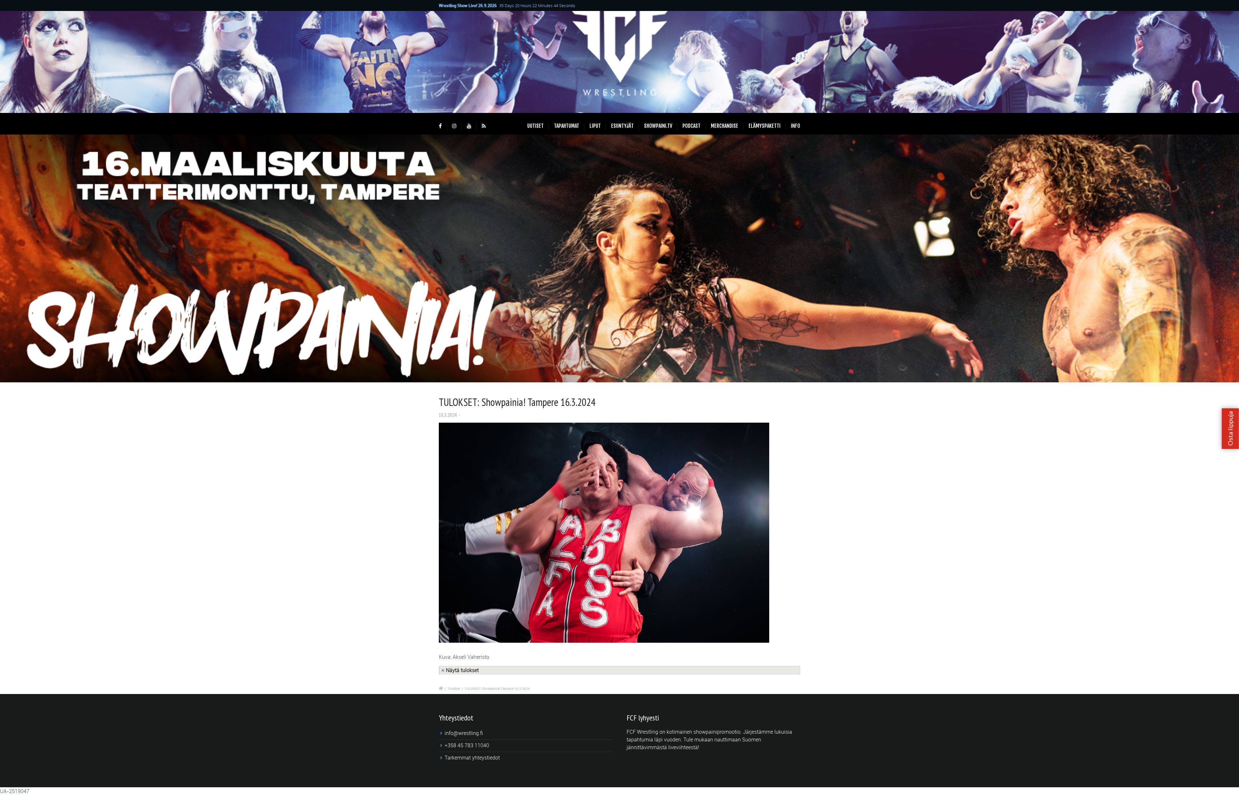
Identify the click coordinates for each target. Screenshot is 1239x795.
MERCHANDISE (724, 126)
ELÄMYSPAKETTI (765, 126)
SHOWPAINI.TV (658, 126)
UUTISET (535, 126)
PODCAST (691, 126)
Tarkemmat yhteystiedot (472, 757)
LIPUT (595, 126)
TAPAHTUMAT (566, 126)
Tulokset (454, 688)
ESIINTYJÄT (622, 126)
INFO (795, 126)
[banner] (619, 258)
